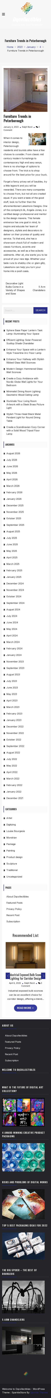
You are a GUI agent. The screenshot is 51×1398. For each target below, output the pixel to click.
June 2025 (12, 544)
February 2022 (14, 785)
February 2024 (14, 648)
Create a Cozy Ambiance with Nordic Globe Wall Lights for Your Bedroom (24, 382)
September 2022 (15, 746)
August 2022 (13, 752)
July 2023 (11, 681)
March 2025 (12, 564)
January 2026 (14, 498)
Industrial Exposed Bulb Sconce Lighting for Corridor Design (25, 976)
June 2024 (12, 622)
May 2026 (11, 472)
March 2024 (13, 642)
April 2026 (12, 479)
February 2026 (14, 492)
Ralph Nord (27, 127)
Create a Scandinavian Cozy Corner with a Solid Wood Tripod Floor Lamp (25, 430)
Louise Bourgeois (15, 831)
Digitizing (11, 824)
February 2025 (14, 570)
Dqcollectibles (27, 19)
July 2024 (11, 616)
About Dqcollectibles (17, 896)
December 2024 (15, 583)
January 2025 (13, 577)
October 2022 (13, 739)
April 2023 (11, 700)
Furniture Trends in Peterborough (17, 118)
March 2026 (13, 485)
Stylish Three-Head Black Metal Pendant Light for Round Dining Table (23, 417)
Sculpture (11, 863)
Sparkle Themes (39, 1392)
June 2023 (12, 687)
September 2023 (15, 668)
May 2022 (11, 765)
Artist (9, 818)
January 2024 (14, 655)
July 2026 (11, 459)
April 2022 (11, 772)
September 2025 (15, 525)
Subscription (13, 921)
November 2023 (15, 661)
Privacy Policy (14, 909)
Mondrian (11, 837)
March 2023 (12, 707)
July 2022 (11, 759)
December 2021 (14, 798)
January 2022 (13, 791)
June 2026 (12, 466)
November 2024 (15, 590)
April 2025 (11, 557)
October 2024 (13, 596)
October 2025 (13, 518)
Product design (14, 857)
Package (11, 844)
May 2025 (11, 551)
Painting (10, 850)
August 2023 (13, 674)
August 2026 (13, 453)
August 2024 (13, 609)
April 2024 (12, 635)
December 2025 (15, 505)
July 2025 (11, 538)
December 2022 (15, 726)
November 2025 (15, 511)
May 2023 (11, 694)
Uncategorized (14, 876)
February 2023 (14, 713)
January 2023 (13, 720)
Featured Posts (14, 902)
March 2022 (12, 778)
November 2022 (15, 733)
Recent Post (12, 915)
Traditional (12, 870)
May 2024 (11, 629)
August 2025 (13, 531)
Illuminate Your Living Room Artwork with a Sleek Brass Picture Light (25, 404)
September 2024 (15, 603)
